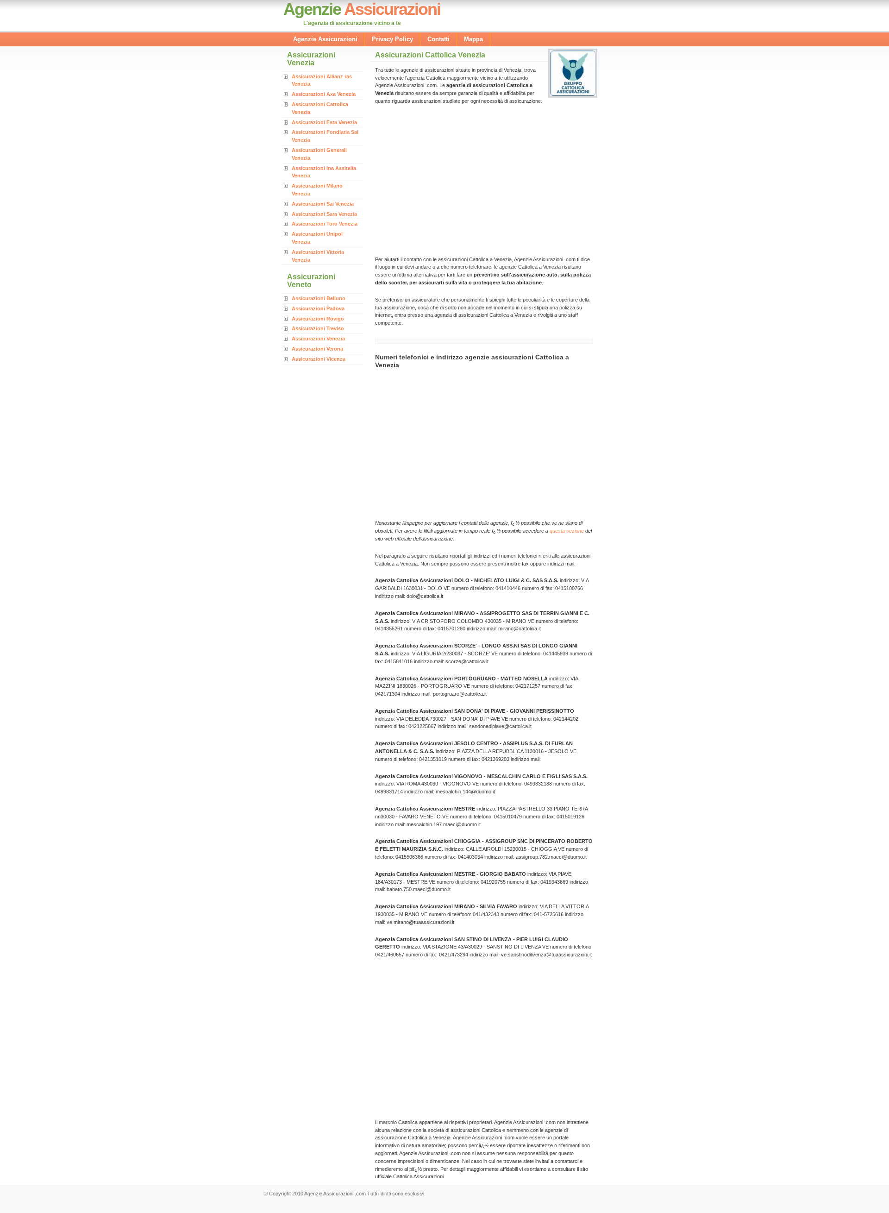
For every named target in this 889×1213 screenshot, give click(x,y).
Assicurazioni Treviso (318, 328)
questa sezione (567, 531)
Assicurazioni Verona (317, 349)
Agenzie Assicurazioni (325, 39)
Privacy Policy (392, 39)
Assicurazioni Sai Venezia (323, 204)
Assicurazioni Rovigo (318, 318)
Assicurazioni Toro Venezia (324, 223)
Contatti (438, 39)
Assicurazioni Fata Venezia (324, 122)
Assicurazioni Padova (318, 308)
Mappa (473, 39)
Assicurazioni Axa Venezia (324, 94)
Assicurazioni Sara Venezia (324, 214)
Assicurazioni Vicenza (318, 359)
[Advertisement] (453, 179)
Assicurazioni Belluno (318, 298)
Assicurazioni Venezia (318, 338)
